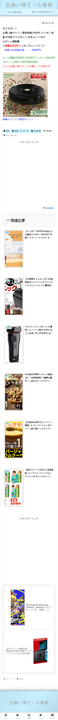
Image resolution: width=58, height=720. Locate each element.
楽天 (8, 131)
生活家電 (37, 131)
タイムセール (11, 135)
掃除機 (48, 131)
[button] (52, 495)
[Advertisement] (29, 173)
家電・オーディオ (21, 131)
